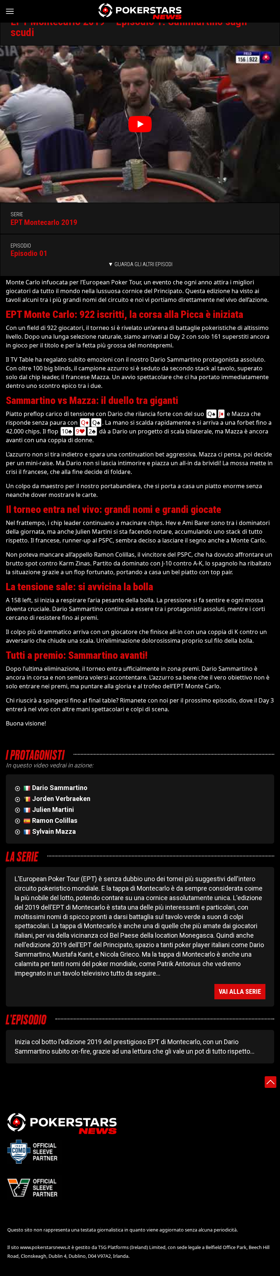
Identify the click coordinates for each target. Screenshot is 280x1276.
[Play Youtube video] (140, 124)
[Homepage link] (140, 11)
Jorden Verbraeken (61, 798)
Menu (13, 11)
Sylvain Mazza (54, 831)
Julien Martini (53, 809)
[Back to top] (270, 1082)
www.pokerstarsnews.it (45, 1247)
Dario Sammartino (60, 787)
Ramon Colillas (54, 820)
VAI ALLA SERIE (240, 991)
